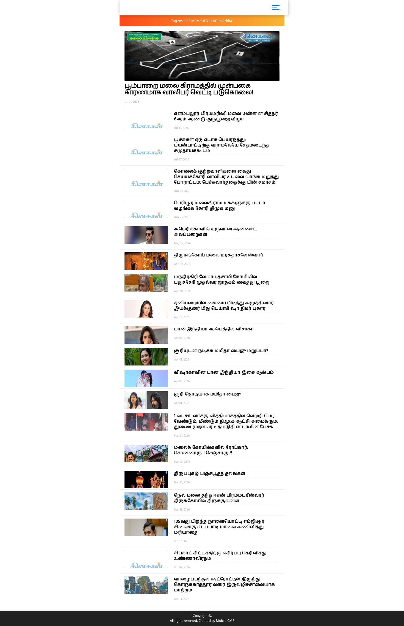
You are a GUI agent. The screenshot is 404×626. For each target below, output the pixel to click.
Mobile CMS (225, 620)
